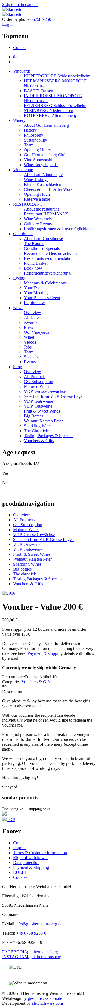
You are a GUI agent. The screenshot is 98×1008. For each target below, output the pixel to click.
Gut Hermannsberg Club (45, 154)
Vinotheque (23, 169)
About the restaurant (41, 209)
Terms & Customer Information (40, 852)
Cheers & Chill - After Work (48, 189)
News (18, 307)
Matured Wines (37, 386)
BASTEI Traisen (38, 90)
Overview (32, 312)
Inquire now (34, 302)
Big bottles (22, 569)
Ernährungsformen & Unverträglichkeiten (60, 228)
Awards (30, 322)
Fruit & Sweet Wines (42, 411)
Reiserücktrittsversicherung (47, 273)
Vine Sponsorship (39, 159)
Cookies (20, 877)
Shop (17, 366)
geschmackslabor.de (45, 998)
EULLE (20, 872)
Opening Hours (37, 150)
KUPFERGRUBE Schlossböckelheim (57, 76)
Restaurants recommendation (49, 258)
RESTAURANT (27, 204)
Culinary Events (38, 223)
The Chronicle (36, 430)
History (30, 130)
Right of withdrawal (30, 857)
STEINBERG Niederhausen (48, 110)
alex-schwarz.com (47, 1003)
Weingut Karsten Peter (43, 421)
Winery (19, 120)
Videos (30, 342)
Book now (33, 268)
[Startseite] (12, 9)
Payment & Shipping (31, 867)
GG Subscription (38, 381)
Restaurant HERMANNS (46, 214)
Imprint (19, 847)
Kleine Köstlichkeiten (42, 184)
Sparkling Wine (37, 426)
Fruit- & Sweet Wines (31, 554)
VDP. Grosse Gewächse (45, 391)
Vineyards (21, 71)
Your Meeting (36, 292)
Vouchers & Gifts (39, 440)
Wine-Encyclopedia (41, 164)
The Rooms (34, 243)
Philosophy (33, 135)
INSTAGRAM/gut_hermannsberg (31, 956)
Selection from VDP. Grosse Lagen (54, 396)
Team (28, 145)
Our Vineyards (36, 332)
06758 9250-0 (42, 19)
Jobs (28, 347)
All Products (34, 376)
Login (7, 24)
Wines (29, 337)
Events (19, 278)
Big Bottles (33, 416)
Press (28, 327)
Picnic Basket (35, 263)
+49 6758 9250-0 (31, 933)
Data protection (26, 862)
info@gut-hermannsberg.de (38, 923)
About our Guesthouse (43, 238)
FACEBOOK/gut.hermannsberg (30, 951)
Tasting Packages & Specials (48, 435)
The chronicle (25, 574)
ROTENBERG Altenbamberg (50, 115)
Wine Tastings (36, 179)
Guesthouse (23, 233)
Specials (31, 357)
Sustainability (35, 140)
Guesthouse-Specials (42, 248)
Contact (19, 47)
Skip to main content (20, 4)
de (15, 56)
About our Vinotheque (43, 174)
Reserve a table (37, 199)
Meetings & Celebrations (45, 283)
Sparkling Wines (27, 564)
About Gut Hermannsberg (46, 125)
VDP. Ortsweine (38, 406)
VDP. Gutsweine (38, 401)
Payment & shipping (45, 653)
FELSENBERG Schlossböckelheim (55, 105)
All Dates (32, 317)
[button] (8, 593)
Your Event (34, 288)
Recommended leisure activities (51, 253)
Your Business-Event (42, 297)
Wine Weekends (38, 219)
